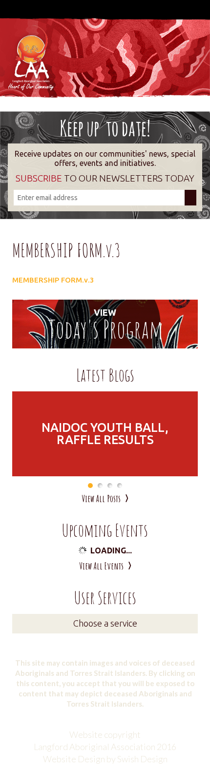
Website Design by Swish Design (105, 758)
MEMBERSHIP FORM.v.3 (53, 280)
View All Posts (101, 498)
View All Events (101, 566)
